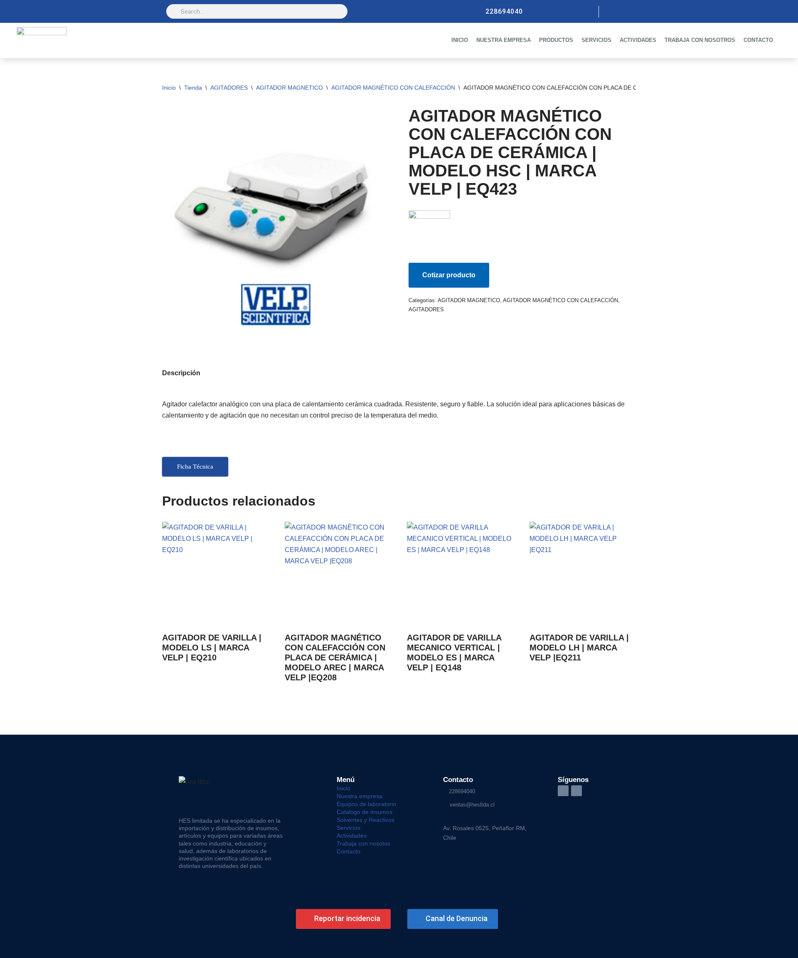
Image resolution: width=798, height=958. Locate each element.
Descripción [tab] (181, 372)
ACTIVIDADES (638, 40)
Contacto (348, 851)
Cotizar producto (448, 275)
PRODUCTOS (556, 40)
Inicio (169, 87)
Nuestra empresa (359, 796)
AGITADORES (229, 87)
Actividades (352, 835)
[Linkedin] (626, 11)
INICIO (459, 40)
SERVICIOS (596, 40)
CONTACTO (758, 40)
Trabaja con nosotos (363, 843)
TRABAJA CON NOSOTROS (700, 40)
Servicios (348, 827)
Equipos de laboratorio (366, 804)
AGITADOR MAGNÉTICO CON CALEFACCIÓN (393, 87)
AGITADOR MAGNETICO (289, 87)
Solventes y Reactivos (365, 819)
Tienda (193, 87)
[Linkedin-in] (563, 790)
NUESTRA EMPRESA (503, 40)
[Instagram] (612, 11)
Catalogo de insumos (364, 812)
